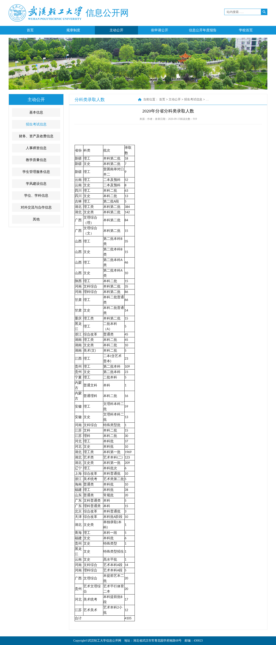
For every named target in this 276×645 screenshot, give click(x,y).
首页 (30, 30)
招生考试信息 (36, 124)
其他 (36, 219)
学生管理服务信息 (36, 172)
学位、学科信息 (36, 195)
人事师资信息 (36, 148)
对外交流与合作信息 (36, 207)
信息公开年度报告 (202, 30)
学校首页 (246, 30)
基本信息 (36, 112)
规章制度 (73, 30)
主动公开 (116, 30)
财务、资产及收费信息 (36, 136)
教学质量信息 (36, 160)
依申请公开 (159, 30)
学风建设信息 (36, 183)
